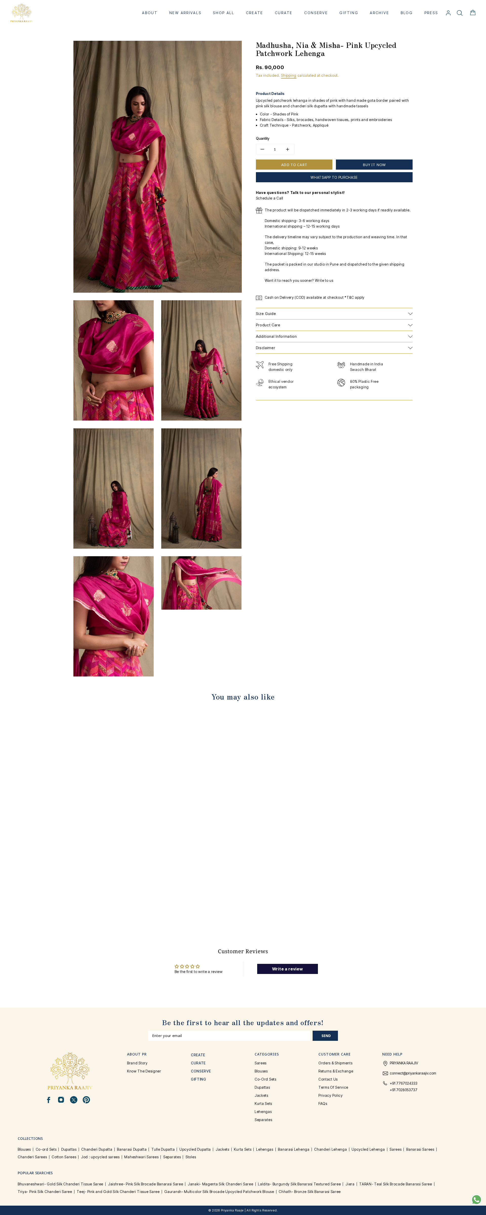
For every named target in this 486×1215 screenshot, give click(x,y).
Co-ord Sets (265, 1079)
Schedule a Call (270, 198)
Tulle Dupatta (163, 1149)
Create (254, 13)
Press (431, 13)
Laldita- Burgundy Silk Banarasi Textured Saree (299, 1184)
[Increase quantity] (287, 149)
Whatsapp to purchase (334, 177)
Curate (284, 13)
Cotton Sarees (64, 1157)
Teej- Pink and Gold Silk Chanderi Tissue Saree (118, 1191)
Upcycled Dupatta (195, 1149)
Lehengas (263, 1111)
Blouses (261, 1071)
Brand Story (137, 1063)
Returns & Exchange (335, 1071)
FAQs (322, 1103)
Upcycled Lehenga (368, 1149)
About (150, 13)
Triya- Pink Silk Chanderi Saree (45, 1191)
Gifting (348, 13)
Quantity (262, 138)
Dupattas (262, 1087)
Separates (263, 1120)
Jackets (261, 1095)
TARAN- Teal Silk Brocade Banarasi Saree (395, 1184)
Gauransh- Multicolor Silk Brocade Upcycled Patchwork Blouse (219, 1191)
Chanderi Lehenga (330, 1149)
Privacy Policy (330, 1095)
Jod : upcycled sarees (100, 1157)
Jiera (350, 1184)
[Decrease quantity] (262, 149)
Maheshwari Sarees (141, 1157)
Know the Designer (144, 1071)
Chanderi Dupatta (96, 1149)
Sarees (261, 1063)
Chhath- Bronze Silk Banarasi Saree (310, 1191)
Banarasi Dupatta (132, 1149)
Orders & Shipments (335, 1063)
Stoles (191, 1157)
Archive (379, 13)
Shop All (223, 13)
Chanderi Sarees (32, 1157)
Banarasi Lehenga (293, 1149)
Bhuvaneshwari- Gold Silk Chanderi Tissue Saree (60, 1184)
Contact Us (328, 1079)
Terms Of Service (333, 1087)
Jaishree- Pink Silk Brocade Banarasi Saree (145, 1184)
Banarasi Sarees (420, 1149)
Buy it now (374, 164)
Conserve (316, 13)
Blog (407, 13)
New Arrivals (185, 13)
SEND (326, 1035)
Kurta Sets (263, 1103)
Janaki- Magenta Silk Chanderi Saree (220, 1184)
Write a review (287, 968)
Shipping (288, 75)
